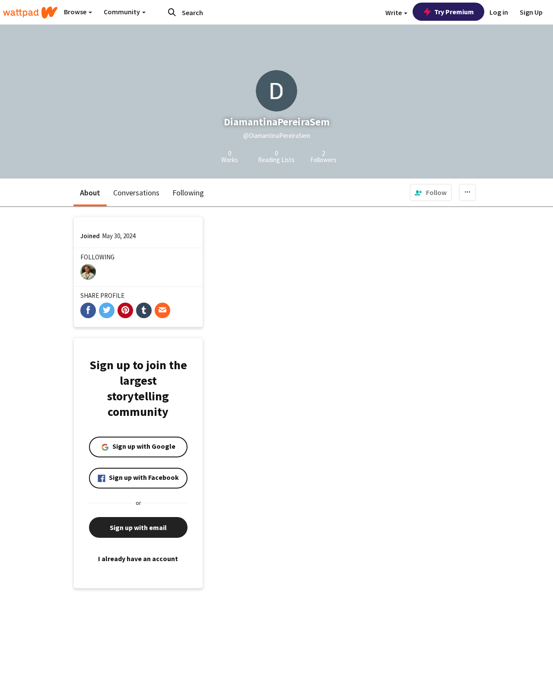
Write (394, 12)
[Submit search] (172, 12)
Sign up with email (138, 527)
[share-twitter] (106, 310)
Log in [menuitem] (498, 12)
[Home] (30, 12)
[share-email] (162, 310)
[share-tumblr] (144, 310)
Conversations (136, 193)
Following (188, 193)
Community (122, 11)
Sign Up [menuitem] (531, 12)
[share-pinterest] (125, 310)
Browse (76, 11)
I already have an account (138, 558)
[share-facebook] (88, 310)
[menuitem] (431, 192)
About (90, 193)
